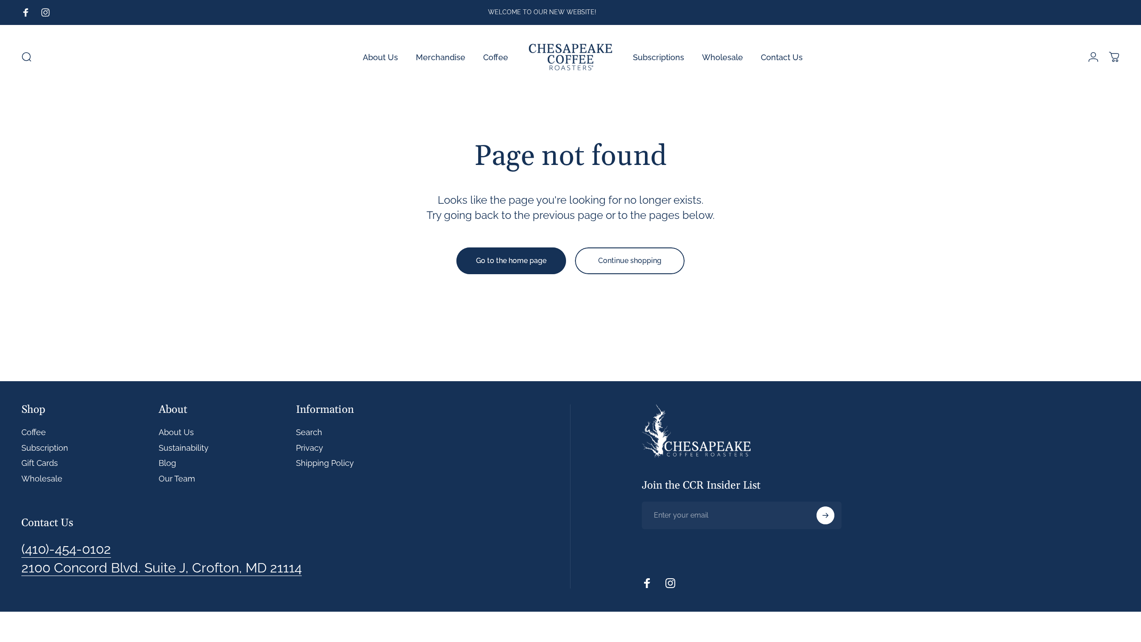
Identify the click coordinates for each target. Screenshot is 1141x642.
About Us (176, 432)
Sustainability (184, 448)
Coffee (33, 432)
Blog (167, 463)
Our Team (177, 478)
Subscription (44, 448)
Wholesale (41, 478)
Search (309, 432)
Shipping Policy (325, 463)
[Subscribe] (825, 515)
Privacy (309, 448)
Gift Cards (39, 463)
